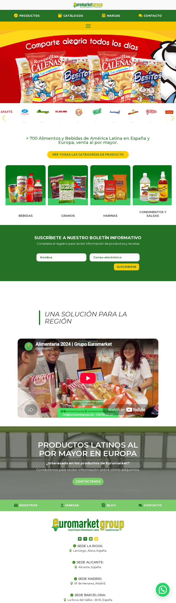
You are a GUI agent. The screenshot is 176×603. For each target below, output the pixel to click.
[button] (172, 118)
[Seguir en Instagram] (80, 539)
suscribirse (126, 267)
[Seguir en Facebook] (85, 539)
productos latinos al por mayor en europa (88, 449)
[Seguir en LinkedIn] (91, 539)
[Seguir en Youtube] (96, 539)
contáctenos (88, 481)
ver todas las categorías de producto (88, 154)
